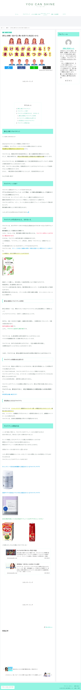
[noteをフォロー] (67, 80)
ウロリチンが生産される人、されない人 (28, 113)
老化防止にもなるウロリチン (26, 120)
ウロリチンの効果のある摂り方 (27, 118)
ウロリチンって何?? (23, 111)
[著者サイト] (66, 80)
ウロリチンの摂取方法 (23, 123)
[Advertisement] (27, 75)
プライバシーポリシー (68, 686)
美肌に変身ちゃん (68, 48)
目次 (25, 105)
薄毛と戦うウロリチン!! (24, 108)
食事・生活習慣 (9, 32)
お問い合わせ (76, 686)
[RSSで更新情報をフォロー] (71, 80)
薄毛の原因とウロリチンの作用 (27, 116)
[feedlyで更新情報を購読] (69, 80)
